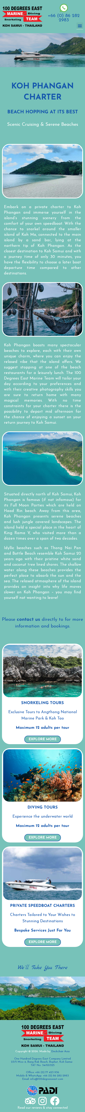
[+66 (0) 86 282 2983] (64, 8)
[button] (79, 26)
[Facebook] (55, 1101)
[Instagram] (42, 1101)
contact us (28, 619)
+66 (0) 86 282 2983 (64, 18)
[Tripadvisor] (30, 1101)
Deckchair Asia (60, 1051)
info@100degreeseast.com (46, 1079)
